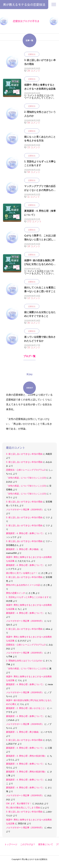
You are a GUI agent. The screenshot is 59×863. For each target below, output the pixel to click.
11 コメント (33, 196)
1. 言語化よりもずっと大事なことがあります (27, 597)
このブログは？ (27, 844)
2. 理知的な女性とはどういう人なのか (24, 660)
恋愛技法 (31, 54)
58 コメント (33, 122)
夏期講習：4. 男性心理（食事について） (25, 533)
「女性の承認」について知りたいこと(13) (26, 477)
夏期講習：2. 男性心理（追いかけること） (26, 708)
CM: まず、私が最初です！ (19, 803)
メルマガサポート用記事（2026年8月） (25, 509)
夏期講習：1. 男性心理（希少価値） (23, 549)
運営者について (45, 844)
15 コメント (33, 147)
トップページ (11, 844)
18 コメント (33, 246)
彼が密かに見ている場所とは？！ (22, 573)
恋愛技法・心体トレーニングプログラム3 (25, 470)
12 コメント (33, 298)
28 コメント (33, 70)
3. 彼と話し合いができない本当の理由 (24, 454)
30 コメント (33, 323)
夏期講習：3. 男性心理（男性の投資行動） (26, 756)
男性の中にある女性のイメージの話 (23, 585)
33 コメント (33, 347)
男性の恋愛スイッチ (15, 593)
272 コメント (34, 221)
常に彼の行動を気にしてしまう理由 (23, 807)
